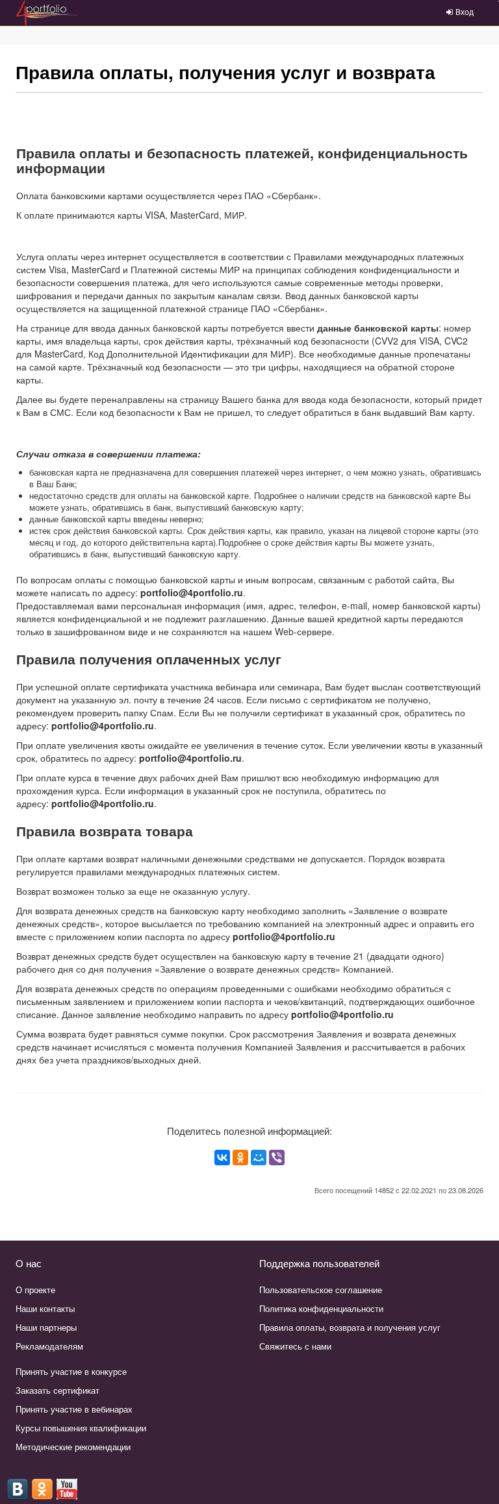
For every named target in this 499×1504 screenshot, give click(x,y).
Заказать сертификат (57, 1390)
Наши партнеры (46, 1327)
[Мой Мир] (258, 1157)
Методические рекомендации (73, 1446)
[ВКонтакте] (222, 1157)
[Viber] (277, 1157)
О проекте (35, 1289)
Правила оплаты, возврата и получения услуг (350, 1327)
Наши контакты (45, 1308)
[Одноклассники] (240, 1157)
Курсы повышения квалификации (81, 1428)
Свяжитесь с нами (295, 1346)
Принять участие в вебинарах (74, 1409)
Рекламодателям (49, 1346)
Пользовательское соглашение (320, 1289)
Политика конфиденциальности (321, 1308)
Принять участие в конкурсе (71, 1371)
